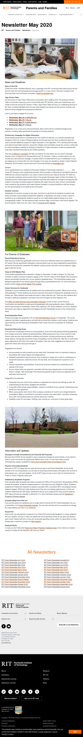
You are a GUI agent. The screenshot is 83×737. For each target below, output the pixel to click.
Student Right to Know (49, 721)
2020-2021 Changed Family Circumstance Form (48, 462)
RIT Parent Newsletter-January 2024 (15, 574)
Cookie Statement (44, 732)
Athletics (46, 679)
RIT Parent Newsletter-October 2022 (57, 582)
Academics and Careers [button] (15, 14)
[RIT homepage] (12, 8)
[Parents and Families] (16, 605)
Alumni (39, 2)
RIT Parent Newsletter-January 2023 (57, 577)
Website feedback (10, 698)
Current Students (17, 2)
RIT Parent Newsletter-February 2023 (57, 574)
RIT (3, 30)
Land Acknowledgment (8, 721)
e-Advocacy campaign (20, 154)
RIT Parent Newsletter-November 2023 (16, 582)
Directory (72, 8)
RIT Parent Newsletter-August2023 (56, 560)
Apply (76, 2)
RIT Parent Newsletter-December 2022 (58, 579)
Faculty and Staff (32, 2)
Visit (73, 2)
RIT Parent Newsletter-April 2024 (14, 567)
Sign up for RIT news (31, 698)
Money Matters (42, 14)
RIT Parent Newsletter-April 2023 (56, 570)
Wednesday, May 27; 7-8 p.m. (20, 125)
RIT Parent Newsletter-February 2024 (15, 572)
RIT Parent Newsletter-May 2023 (56, 567)
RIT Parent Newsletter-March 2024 (14, 570)
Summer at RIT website (46, 203)
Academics (5, 675)
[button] (80, 15)
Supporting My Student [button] (65, 14)
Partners (45, 2)
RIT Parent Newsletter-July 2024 (13, 560)
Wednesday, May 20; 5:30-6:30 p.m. (23, 117)
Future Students (7, 2)
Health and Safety (31, 14)
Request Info (68, 2)
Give (80, 2)
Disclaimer (5, 723)
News (67, 8)
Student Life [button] (52, 14)
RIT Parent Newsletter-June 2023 (56, 565)
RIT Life (45, 675)
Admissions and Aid (8, 683)
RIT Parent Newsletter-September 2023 (16, 587)
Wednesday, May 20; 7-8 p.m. (20, 120)
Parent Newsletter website (28, 505)
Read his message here (44, 93)
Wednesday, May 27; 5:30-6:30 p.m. (23, 122)
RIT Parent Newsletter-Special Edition (15, 579)
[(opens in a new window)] (4, 626)
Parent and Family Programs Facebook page (41, 528)
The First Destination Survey (45, 318)
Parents (25, 2)
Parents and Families (41, 8)
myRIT (78, 8)
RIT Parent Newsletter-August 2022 (57, 587)
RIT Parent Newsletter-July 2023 (56, 562)
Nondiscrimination (48, 723)
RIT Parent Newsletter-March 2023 (56, 572)
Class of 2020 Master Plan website (28, 284)
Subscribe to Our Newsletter (68, 625)
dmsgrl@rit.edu (58, 163)
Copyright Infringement (49, 726)
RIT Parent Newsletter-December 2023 (16, 577)
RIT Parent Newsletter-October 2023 (15, 584)
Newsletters (26, 30)
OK (75, 731)
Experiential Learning (9, 679)
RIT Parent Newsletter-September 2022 (58, 584)
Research (46, 671)
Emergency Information (8, 726)
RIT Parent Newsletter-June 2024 (14, 562)
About (4, 671)
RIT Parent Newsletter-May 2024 (13, 565)
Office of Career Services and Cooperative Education (27, 302)
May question (36, 521)
